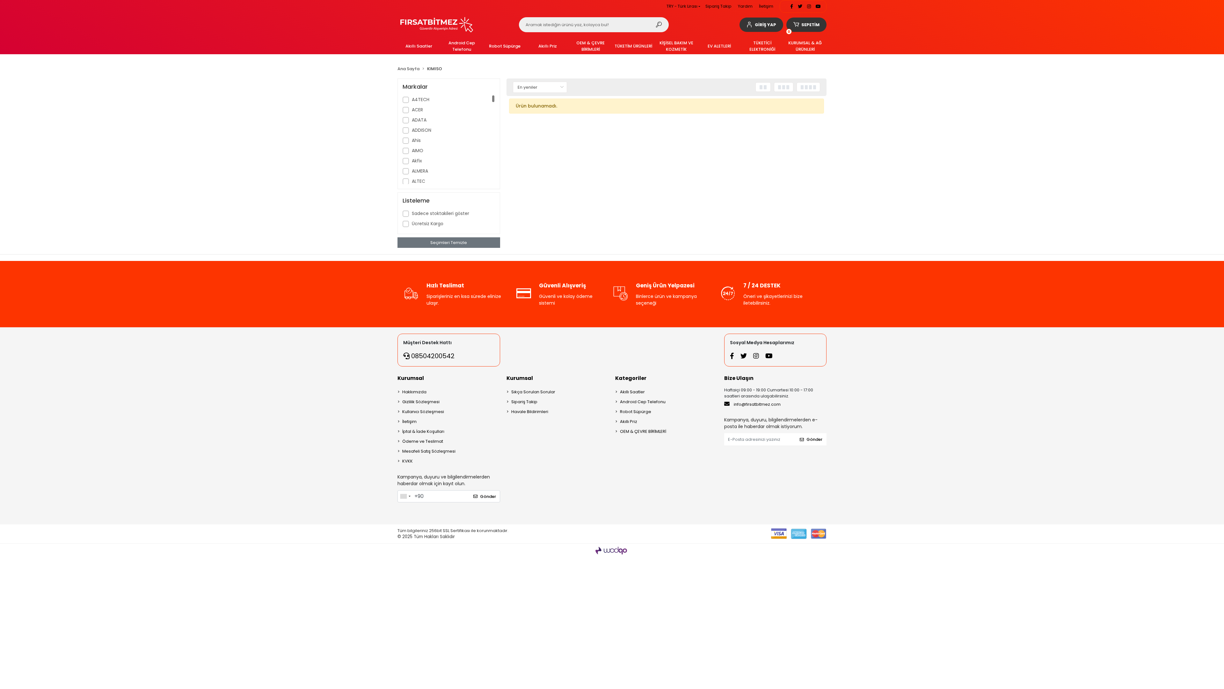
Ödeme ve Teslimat (422, 441)
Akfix (417, 161)
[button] (761, 25)
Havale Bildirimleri (529, 412)
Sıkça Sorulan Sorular (533, 392)
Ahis (416, 140)
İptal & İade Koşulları (423, 431)
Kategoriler (630, 378)
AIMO (417, 150)
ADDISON (421, 130)
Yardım (745, 6)
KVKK (407, 461)
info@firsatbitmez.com (757, 404)
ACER (417, 110)
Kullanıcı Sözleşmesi (423, 412)
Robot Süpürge (635, 412)
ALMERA (420, 171)
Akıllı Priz (628, 422)
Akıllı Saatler (632, 392)
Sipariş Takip (718, 6)
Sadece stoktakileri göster (440, 213)
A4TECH (420, 99)
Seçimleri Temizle (448, 243)
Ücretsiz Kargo (427, 223)
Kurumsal (410, 378)
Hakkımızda (414, 392)
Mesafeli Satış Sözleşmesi (428, 451)
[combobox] (405, 496)
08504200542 (432, 356)
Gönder (488, 496)
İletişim (766, 6)
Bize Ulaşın (739, 378)
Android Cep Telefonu (643, 402)
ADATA (419, 120)
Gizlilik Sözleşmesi (421, 402)
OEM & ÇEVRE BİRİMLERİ (643, 431)
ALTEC (418, 181)
